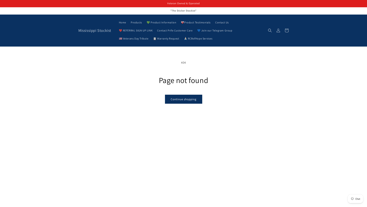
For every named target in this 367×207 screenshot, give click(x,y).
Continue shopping (183, 99)
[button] (270, 30)
